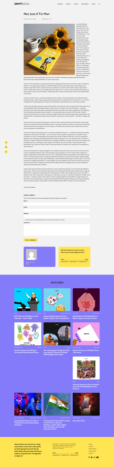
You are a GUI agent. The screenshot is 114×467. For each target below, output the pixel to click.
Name (26, 201)
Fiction (76, 4)
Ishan (50, 19)
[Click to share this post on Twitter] (6, 147)
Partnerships (92, 449)
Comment (27, 222)
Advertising (92, 451)
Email (26, 207)
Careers (91, 453)
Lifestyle (60, 4)
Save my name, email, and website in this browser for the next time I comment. (45, 220)
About (93, 4)
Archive (91, 446)
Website (26, 213)
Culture (68, 4)
